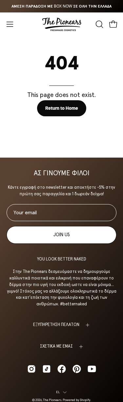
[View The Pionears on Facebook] (62, 369)
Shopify (85, 400)
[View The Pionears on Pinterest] (77, 369)
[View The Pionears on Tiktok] (46, 369)
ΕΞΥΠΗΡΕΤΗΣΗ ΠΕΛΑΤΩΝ (56, 325)
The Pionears (52, 400)
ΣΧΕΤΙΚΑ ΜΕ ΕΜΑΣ (56, 346)
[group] (61, 6)
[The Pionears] (61, 24)
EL (58, 392)
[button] (98, 24)
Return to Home (61, 108)
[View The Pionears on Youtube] (92, 369)
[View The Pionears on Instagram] (31, 369)
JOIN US (61, 235)
